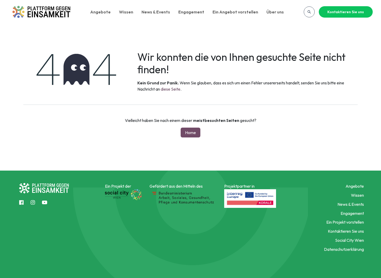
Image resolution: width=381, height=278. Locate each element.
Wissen (126, 11)
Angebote (100, 11)
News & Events (156, 11)
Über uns (275, 11)
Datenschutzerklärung (344, 249)
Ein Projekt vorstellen (345, 222)
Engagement (191, 11)
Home (190, 132)
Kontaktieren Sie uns (345, 12)
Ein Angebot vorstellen (235, 11)
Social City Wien (349, 240)
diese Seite (170, 89)
